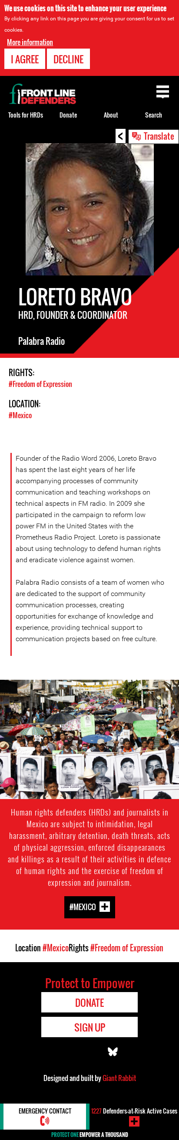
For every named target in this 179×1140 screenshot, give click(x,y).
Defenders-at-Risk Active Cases (134, 1110)
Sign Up (89, 1027)
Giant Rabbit (119, 1078)
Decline (68, 59)
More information (30, 42)
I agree (25, 59)
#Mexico (20, 415)
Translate (159, 136)
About (111, 114)
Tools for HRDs (25, 114)
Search (153, 114)
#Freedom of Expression (40, 384)
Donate (68, 114)
